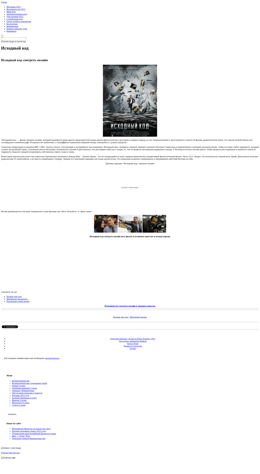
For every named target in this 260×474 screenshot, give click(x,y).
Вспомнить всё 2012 (15, 9)
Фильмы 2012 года (20, 395)
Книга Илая (132, 343)
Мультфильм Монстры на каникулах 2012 (31, 429)
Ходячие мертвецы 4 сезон (24, 398)
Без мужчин (11, 24)
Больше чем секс (14, 296)
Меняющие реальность (17, 299)
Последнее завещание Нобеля (133, 341)
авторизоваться (52, 358)
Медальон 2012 (13, 7)
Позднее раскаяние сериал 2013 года (29, 431)
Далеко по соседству (132, 346)
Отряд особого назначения (18, 21)
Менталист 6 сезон (20, 403)
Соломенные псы (14, 19)
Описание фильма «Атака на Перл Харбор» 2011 (132, 339)
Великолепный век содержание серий (29, 383)
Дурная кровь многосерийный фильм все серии (34, 433)
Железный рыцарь (138, 317)
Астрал (132, 348)
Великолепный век (21, 381)
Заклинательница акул (16, 14)
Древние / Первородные (23, 390)
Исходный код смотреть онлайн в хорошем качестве (130, 306)
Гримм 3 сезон (18, 386)
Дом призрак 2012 (14, 16)
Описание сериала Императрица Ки (28, 438)
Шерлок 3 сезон (19, 400)
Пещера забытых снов (16, 29)
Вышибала (11, 31)
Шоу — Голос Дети (21, 436)
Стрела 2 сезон (19, 405)
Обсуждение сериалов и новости (27, 393)
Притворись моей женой (17, 301)
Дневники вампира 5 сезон (24, 388)
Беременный (12, 26)
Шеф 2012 (11, 12)
